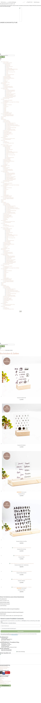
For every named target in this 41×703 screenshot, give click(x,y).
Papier (3, 99)
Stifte (5, 111)
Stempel (3, 350)
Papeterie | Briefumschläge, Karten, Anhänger (11, 184)
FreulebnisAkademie (7, 139)
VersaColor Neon (9, 91)
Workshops (4, 137)
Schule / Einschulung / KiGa (10, 71)
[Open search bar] (0, 54)
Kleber (5, 108)
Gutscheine (4, 116)
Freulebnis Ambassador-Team (9, 143)
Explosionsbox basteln (8, 132)
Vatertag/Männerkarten (10, 74)
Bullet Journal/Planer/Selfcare (9, 78)
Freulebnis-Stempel (5, 61)
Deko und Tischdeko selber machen (10, 130)
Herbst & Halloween (9, 66)
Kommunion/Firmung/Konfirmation (12, 69)
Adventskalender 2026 (6, 82)
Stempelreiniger (6, 98)
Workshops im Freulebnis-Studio (9, 138)
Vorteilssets (4, 83)
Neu (2, 118)
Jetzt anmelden (20, 631)
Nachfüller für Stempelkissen (11, 96)
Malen (5, 109)
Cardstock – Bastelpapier (8, 100)
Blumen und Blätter (7, 76)
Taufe (7, 72)
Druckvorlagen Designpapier (9, 114)
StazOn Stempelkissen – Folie (11, 95)
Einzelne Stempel (7, 79)
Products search (3, 55)
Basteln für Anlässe (7, 122)
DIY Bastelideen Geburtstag (10, 288)
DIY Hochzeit (8, 126)
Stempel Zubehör (5, 88)
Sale (2, 117)
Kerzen (5, 107)
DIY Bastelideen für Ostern (10, 129)
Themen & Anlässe (7, 63)
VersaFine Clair (8, 92)
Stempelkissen (6, 89)
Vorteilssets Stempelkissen (8, 87)
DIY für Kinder (6, 134)
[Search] (2, 57)
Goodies (5, 81)
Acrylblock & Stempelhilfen (8, 97)
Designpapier (6, 101)
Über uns (3, 140)
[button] (21, 492)
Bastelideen (4, 119)
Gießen (5, 105)
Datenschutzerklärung (14, 634)
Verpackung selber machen (8, 133)
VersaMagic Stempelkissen (10, 256)
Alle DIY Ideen (6, 120)
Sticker (5, 110)
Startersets (6, 85)
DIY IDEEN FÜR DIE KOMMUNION (12, 124)
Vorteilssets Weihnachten (8, 86)
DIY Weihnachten (7, 121)
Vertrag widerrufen (5, 685)
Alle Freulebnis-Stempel (8, 62)
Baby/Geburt (8, 64)
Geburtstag (8, 65)
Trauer (7, 73)
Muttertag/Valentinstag (10, 235)
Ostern (7, 70)
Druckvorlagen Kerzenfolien (8, 115)
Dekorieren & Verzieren (8, 104)
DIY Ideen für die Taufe (10, 123)
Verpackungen (6, 194)
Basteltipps (6, 136)
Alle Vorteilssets (7, 84)
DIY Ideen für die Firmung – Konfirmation (13, 125)
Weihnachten (8, 75)
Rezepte (5, 135)
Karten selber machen (7, 215)
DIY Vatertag (8, 128)
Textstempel (6, 80)
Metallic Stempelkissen (10, 94)
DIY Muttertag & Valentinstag (11, 127)
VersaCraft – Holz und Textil (10, 93)
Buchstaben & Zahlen (7, 77)
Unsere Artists (6, 142)
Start (1, 350)
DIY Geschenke (6, 131)
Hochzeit (7, 67)
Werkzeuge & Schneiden (8, 112)
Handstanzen (6, 106)
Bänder (5, 103)
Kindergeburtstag (9, 68)
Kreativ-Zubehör (5, 102)
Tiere (5, 245)
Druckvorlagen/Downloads (6, 113)
